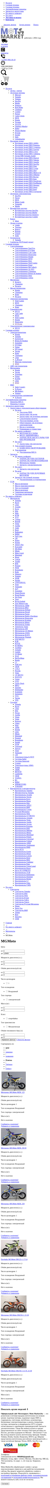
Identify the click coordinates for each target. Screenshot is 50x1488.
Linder (17, 225)
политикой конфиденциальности (26, 1477)
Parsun (17, 114)
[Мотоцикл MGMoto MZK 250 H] (14, 1146)
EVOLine (18, 324)
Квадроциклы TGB (22, 873)
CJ (16, 662)
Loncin (17, 559)
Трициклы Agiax (21, 627)
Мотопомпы (15, 368)
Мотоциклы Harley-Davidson (26, 616)
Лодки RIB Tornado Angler (25, 156)
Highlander (19, 690)
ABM (17, 728)
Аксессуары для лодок (28, 414)
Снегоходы (14, 889)
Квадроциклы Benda (23, 879)
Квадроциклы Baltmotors (24, 875)
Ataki (17, 528)
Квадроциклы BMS (22, 847)
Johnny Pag (19, 545)
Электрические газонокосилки (22, 326)
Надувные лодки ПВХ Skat (26, 171)
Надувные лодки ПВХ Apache (27, 162)
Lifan (17, 358)
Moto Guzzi (19, 553)
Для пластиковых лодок (29, 421)
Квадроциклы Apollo (23, 822)
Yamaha (18, 97)
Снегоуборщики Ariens (24, 278)
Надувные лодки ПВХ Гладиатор (28, 192)
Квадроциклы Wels (22, 814)
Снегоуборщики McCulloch (26, 267)
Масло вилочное (21, 490)
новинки (9, 1052)
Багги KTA (19, 849)
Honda (17, 120)
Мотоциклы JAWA (22, 633)
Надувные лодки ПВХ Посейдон (28, 181)
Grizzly (17, 234)
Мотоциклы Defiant (22, 610)
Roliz (17, 572)
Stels (16, 137)
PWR (17, 568)
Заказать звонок (10, 25)
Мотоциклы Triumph (23, 637)
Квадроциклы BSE (22, 828)
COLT (17, 669)
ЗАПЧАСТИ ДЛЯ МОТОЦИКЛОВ (34, 461)
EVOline (18, 345)
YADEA (18, 778)
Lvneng (18, 763)
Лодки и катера (16, 223)
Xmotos (18, 576)
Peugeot (18, 738)
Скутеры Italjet (20, 759)
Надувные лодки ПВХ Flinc (26, 166)
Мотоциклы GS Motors (24, 631)
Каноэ (12, 219)
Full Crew (18, 536)
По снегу (9, 15)
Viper (17, 751)
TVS (16, 696)
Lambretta (18, 774)
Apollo (17, 561)
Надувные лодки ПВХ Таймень (27, 154)
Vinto (17, 673)
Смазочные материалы (24, 492)
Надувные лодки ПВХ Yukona (27, 160)
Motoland (18, 555)
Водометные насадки (18, 208)
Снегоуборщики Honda (24, 257)
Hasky (17, 540)
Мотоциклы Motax (22, 622)
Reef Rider (19, 107)
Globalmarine (20, 139)
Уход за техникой (21, 488)
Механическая (14, 1027)
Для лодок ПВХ (26, 412)
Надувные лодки (17, 141)
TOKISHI (18, 786)
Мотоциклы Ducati (22, 612)
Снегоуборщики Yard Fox (25, 248)
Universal (18, 746)
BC (16, 780)
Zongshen (18, 343)
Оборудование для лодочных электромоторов (31, 424)
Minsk (17, 551)
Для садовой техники (23, 446)
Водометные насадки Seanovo (27, 215)
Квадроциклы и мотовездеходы (22, 788)
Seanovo (18, 105)
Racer (17, 503)
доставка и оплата (4, 45)
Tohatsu (18, 99)
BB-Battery (19, 391)
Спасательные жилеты (28, 419)
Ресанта (18, 286)
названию (9, 1056)
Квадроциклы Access (23, 824)
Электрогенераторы (18, 332)
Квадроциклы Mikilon (23, 831)
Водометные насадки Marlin (26, 213)
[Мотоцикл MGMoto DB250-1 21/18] (14, 1313)
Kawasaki (18, 547)
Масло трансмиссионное (25, 486)
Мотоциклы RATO (22, 635)
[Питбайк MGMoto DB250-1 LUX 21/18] (14, 1369)
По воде (9, 3)
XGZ (17, 656)
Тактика (18, 227)
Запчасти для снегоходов (29, 469)
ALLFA (18, 124)
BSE (16, 564)
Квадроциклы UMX (23, 885)
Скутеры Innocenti (22, 761)
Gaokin (17, 652)
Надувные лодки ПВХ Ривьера (27, 145)
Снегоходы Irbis (21, 894)
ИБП (12, 385)
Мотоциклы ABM (22, 606)
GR (16, 538)
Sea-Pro (18, 101)
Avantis (17, 507)
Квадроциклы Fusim (23, 852)
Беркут (17, 229)
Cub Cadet (19, 313)
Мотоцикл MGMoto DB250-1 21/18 (15, 1315)
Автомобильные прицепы (16, 9)
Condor (17, 112)
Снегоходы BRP (21, 910)
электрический (14, 1000)
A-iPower (18, 360)
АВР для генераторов (18, 366)
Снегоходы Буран (22, 898)
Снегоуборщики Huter (23, 265)
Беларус (18, 282)
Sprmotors (18, 694)
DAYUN (18, 677)
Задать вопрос (24, 25)
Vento (17, 524)
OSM (17, 919)
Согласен (5, 1484)
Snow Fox (19, 908)
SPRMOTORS (20, 784)
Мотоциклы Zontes (22, 625)
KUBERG (19, 646)
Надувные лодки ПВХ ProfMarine (28, 183)
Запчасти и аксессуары (15, 11)
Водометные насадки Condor (26, 217)
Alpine (17, 912)
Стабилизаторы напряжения (21, 395)
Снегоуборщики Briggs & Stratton (28, 274)
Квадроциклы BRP (22, 807)
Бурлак (17, 133)
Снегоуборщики (16, 246)
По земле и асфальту (14, 13)
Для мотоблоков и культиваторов (33, 480)
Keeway (18, 721)
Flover (17, 198)
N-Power (18, 389)
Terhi (17, 236)
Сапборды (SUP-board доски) (21, 242)
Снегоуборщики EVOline (25, 250)
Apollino (18, 648)
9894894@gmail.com (25, 1457)
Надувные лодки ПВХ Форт (26, 187)
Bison (17, 557)
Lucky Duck (19, 683)
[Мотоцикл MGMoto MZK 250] (14, 1202)
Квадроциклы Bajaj (22, 858)
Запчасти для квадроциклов (31, 465)
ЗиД (16, 589)
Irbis (16, 511)
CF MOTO (19, 675)
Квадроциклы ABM (23, 843)
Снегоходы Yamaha (22, 891)
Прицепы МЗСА (16, 402)
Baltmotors (19, 532)
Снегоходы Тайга (22, 900)
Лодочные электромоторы (20, 194)
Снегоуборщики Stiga (23, 276)
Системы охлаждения (23, 494)
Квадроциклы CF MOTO (25, 816)
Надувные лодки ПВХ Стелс (26, 152)
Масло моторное (21, 484)
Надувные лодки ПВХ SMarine (27, 175)
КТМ (17, 515)
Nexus (17, 713)
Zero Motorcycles (21, 604)
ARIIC (17, 770)
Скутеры (13, 702)
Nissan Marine (20, 131)
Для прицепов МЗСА (28, 452)
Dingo (17, 906)
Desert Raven (20, 593)
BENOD (18, 772)
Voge (17, 585)
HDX (17, 118)
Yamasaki (18, 587)
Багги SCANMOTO (23, 870)
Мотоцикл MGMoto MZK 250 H (13, 1148)
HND (17, 364)
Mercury (18, 95)
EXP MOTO (19, 639)
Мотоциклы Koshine (23, 620)
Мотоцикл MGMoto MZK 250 (13, 1204)
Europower (19, 339)
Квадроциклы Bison (23, 801)
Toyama (18, 122)
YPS (16, 700)
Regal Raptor (20, 595)
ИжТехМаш (19, 658)
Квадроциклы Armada (23, 818)
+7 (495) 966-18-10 (8, 60)
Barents (17, 231)
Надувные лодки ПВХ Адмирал (27, 147)
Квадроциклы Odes (22, 883)
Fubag (17, 347)
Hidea (17, 128)
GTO (17, 681)
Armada (18, 650)
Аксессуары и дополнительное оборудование (28, 408)
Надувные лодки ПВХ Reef (26, 189)
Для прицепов (20, 450)
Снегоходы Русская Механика (27, 904)
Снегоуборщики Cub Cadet (25, 253)
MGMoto (18, 549)
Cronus (17, 519)
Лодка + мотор (16, 91)
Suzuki (17, 135)
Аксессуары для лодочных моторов (34, 416)
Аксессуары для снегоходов (31, 444)
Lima (17, 732)
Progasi (17, 566)
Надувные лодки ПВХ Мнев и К (28, 173)
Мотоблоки (14, 280)
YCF (17, 517)
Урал (17, 599)
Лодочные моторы (17, 93)
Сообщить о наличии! (9, 1124)
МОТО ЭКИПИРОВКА (29, 435)
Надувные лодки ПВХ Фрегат (27, 158)
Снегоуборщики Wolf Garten (26, 263)
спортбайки (13, 1019)
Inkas (17, 221)
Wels (16, 513)
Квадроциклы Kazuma (24, 826)
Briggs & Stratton (21, 341)
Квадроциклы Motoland (24, 835)
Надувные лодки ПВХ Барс (26, 179)
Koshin (17, 379)
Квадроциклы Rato (22, 864)
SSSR (17, 578)
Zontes (17, 767)
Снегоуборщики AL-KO (24, 269)
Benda (17, 660)
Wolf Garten (19, 301)
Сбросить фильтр (23, 1040)
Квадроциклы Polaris (23, 837)
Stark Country (20, 387)
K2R (16, 641)
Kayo (17, 509)
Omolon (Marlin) (21, 126)
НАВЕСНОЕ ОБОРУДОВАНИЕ (33, 448)
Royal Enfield (20, 601)
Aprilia (17, 526)
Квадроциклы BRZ (22, 860)
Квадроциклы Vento (23, 820)
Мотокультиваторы (17, 288)
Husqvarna (19, 322)
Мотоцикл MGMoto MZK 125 (13, 1092)
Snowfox (18, 917)
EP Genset (19, 349)
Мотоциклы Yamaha (27, 463)
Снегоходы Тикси (22, 902)
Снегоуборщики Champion (25, 271)
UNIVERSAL (20, 582)
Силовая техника (12, 7)
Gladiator (18, 110)
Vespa (17, 717)
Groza (17, 679)
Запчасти (13, 454)
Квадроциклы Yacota (23, 797)
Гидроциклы (15, 238)
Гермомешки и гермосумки (30, 429)
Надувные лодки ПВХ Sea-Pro (27, 164)
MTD (17, 303)
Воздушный (13, 991)
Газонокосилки (16, 309)
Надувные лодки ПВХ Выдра (26, 177)
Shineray (18, 574)
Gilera (17, 723)
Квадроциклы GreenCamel (25, 866)
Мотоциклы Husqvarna (24, 618)
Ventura (18, 393)
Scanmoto (18, 692)
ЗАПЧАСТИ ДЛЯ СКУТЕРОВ (32, 458)
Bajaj (17, 530)
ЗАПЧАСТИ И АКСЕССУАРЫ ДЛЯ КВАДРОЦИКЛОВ (34, 438)
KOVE (17, 643)
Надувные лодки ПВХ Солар (26, 168)
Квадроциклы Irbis (22, 803)
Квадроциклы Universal (24, 839)
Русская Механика (22, 812)
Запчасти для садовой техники (27, 477)
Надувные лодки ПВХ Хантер (27, 150)
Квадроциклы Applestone (25, 845)
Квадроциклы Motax (23, 833)
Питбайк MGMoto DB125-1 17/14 (14, 1259)
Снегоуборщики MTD (23, 259)
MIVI (17, 685)
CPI (16, 755)
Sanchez (18, 688)
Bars (16, 915)
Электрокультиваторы (19, 299)
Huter (17, 295)
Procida (17, 671)
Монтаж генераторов (23, 362)
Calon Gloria (19, 116)
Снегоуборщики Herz (23, 261)
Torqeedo (18, 204)
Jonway (18, 749)
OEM (17, 667)
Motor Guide (19, 202)
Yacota (17, 351)
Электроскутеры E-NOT (24, 757)
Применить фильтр (8, 1040)
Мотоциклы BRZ (22, 608)
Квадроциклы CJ (21, 881)
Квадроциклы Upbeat (23, 841)
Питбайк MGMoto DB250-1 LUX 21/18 (16, 1371)
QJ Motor (18, 654)
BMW (17, 534)
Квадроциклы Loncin (23, 856)
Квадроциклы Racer (23, 868)
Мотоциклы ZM (21, 629)
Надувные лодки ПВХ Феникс (27, 185)
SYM (17, 744)
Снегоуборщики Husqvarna (25, 255)
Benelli (17, 522)
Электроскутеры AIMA (24, 765)
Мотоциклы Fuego (22, 614)
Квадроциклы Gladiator (24, 862)
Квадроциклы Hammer (24, 877)
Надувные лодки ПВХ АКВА (26, 143)
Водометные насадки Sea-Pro (26, 210)
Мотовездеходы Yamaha (24, 793)
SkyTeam (18, 597)
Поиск (35, 25)
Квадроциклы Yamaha (23, 791)
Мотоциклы (15, 498)
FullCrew (18, 664)
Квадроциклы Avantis (23, 795)
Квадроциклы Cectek (23, 810)
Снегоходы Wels (21, 896)
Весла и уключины (27, 427)
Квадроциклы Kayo (22, 799)
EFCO (17, 311)
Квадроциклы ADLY (23, 805)
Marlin (17, 103)
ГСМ (12, 482)
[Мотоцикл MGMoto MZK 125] (14, 1090)
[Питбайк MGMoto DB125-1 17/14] (14, 1257)
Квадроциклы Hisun (23, 854)
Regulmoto (19, 570)
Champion (19, 284)
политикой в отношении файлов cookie (16, 1475)
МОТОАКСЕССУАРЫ (29, 433)
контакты (4, 53)
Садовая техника (12, 5)
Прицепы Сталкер (17, 404)
